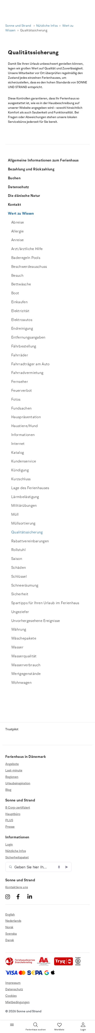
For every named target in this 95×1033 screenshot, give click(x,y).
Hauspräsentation (26, 417)
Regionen (11, 777)
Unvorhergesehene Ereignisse (35, 620)
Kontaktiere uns (16, 887)
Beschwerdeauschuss (29, 266)
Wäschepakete (23, 638)
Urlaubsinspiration (17, 783)
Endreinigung (22, 328)
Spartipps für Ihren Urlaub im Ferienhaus (45, 603)
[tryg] (65, 964)
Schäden (18, 567)
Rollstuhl (18, 549)
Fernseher (19, 381)
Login (9, 845)
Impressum (13, 983)
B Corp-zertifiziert (17, 808)
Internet (18, 443)
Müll (15, 514)
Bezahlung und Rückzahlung (31, 169)
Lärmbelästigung (25, 496)
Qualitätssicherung (27, 532)
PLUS (9, 820)
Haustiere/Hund (24, 426)
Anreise (17, 240)
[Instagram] (10, 897)
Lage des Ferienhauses (30, 488)
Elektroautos (21, 319)
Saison (16, 558)
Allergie (17, 231)
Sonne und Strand (18, 26)
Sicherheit (19, 594)
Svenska (11, 934)
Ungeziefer (20, 611)
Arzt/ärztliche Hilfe (27, 248)
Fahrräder (19, 355)
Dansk (9, 940)
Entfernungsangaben (28, 337)
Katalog (17, 452)
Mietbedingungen (17, 1002)
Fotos (16, 399)
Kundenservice (23, 461)
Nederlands (13, 921)
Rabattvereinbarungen (30, 541)
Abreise (17, 222)
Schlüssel (19, 576)
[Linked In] (32, 897)
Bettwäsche (21, 284)
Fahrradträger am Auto (30, 364)
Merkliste (59, 1029)
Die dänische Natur (24, 195)
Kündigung (20, 470)
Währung (18, 629)
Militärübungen (24, 505)
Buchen (14, 178)
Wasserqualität (23, 656)
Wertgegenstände (26, 673)
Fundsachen (21, 408)
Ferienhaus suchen (36, 1029)
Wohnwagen (21, 682)
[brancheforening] (20, 964)
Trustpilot (11, 729)
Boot (15, 293)
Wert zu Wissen (21, 213)
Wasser (17, 647)
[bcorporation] (79, 964)
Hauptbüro (12, 814)
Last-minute (13, 770)
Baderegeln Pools (25, 257)
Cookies (11, 996)
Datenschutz (18, 187)
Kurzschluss (21, 479)
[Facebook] (21, 897)
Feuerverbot (21, 390)
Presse (10, 827)
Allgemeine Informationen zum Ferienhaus (43, 160)
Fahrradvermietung (27, 372)
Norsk (9, 927)
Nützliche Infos (47, 26)
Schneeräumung (24, 585)
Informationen (23, 434)
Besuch (17, 275)
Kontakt (14, 204)
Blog (8, 790)
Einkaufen (19, 302)
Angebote (12, 764)
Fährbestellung (23, 346)
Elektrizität (20, 311)
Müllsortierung (23, 523)
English (10, 915)
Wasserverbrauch (26, 665)
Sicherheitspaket (17, 857)
